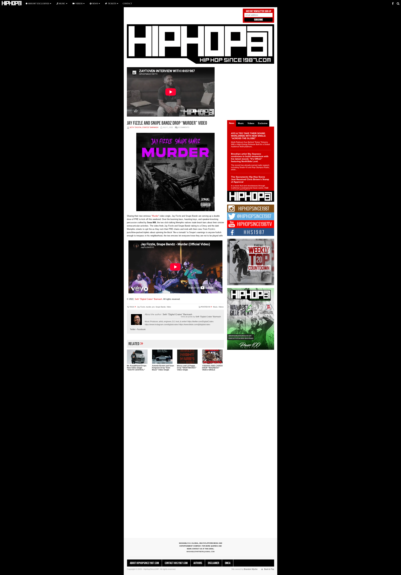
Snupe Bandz (161, 307)
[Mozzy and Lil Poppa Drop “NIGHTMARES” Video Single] (188, 356)
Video (169, 307)
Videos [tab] (250, 123)
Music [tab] (241, 123)
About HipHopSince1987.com (144, 563)
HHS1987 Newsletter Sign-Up (258, 11)
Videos (221, 307)
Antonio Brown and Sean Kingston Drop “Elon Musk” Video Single (163, 368)
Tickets (112, 3)
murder (148, 307)
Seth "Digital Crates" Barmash (144, 127)
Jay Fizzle (141, 307)
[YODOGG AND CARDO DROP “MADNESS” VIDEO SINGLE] (213, 356)
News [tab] (231, 123)
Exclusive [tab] (262, 123)
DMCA (227, 563)
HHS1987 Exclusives (38, 3)
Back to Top (269, 569)
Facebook (141, 329)
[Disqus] (175, 414)
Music (215, 307)
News (95, 3)
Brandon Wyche (251, 569)
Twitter (132, 329)
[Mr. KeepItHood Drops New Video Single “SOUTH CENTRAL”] (138, 356)
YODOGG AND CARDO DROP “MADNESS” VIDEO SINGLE (212, 368)
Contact (127, 3)
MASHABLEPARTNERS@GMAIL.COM (200, 551)
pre (153, 307)
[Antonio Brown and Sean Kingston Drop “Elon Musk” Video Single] (163, 356)
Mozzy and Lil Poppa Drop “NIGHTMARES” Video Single (186, 368)
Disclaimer (213, 563)
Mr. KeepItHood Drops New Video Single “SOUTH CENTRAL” (136, 368)
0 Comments (183, 127)
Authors (197, 563)
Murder (155, 216)
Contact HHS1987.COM (176, 563)
